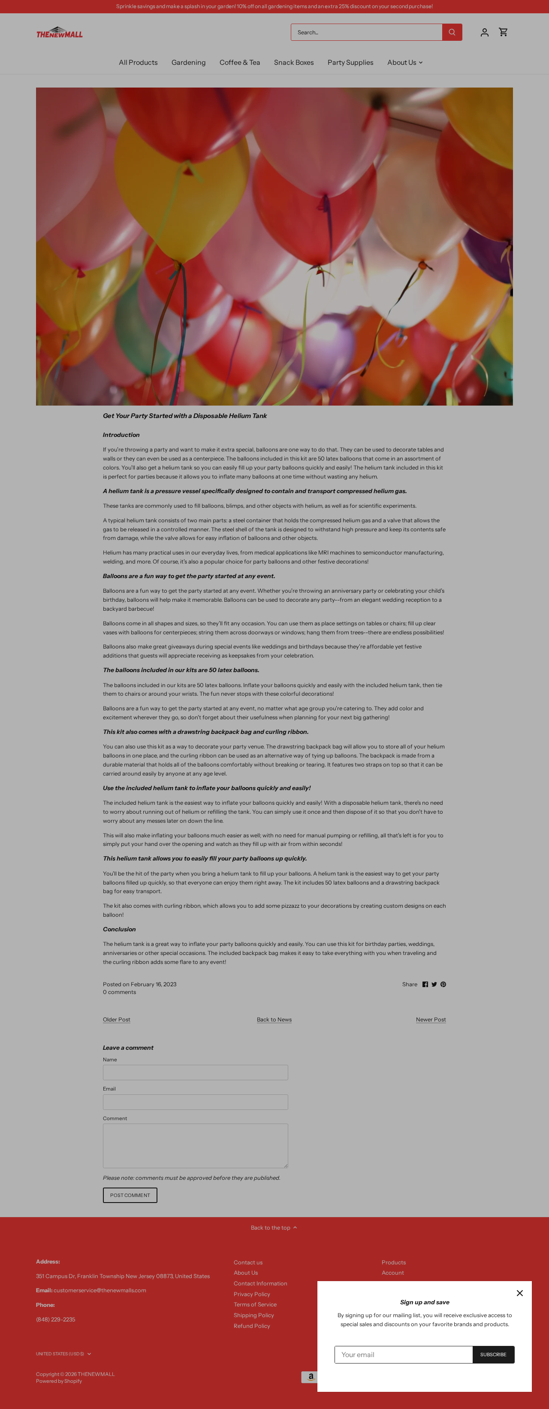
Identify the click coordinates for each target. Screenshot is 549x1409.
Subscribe (493, 1354)
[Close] (519, 1293)
